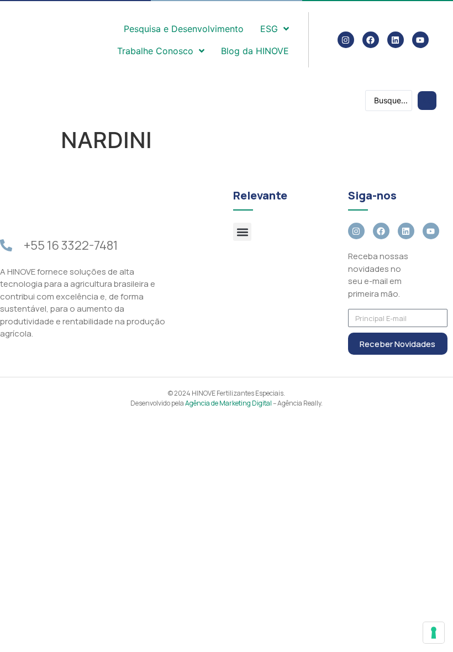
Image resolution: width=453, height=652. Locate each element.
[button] (242, 232)
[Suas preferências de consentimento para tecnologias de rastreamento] (433, 632)
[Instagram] (346, 39)
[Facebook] (370, 39)
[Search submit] (427, 100)
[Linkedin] (395, 39)
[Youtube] (420, 39)
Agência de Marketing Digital (228, 403)
